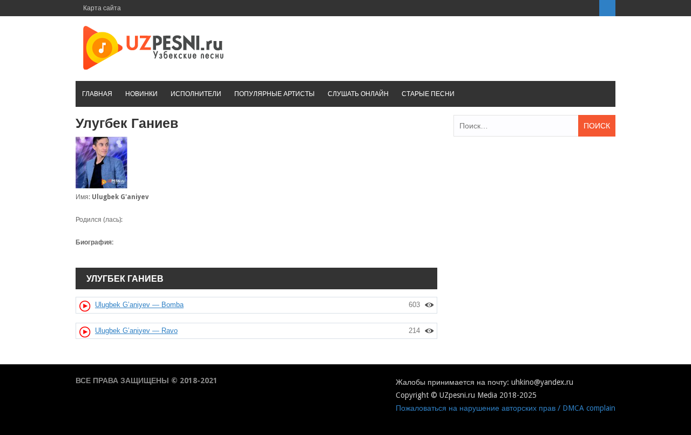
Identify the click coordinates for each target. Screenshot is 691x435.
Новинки (141, 94)
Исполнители (196, 94)
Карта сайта (102, 8)
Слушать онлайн (358, 94)
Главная (97, 94)
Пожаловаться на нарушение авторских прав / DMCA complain (505, 408)
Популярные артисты (274, 94)
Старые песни (428, 94)
